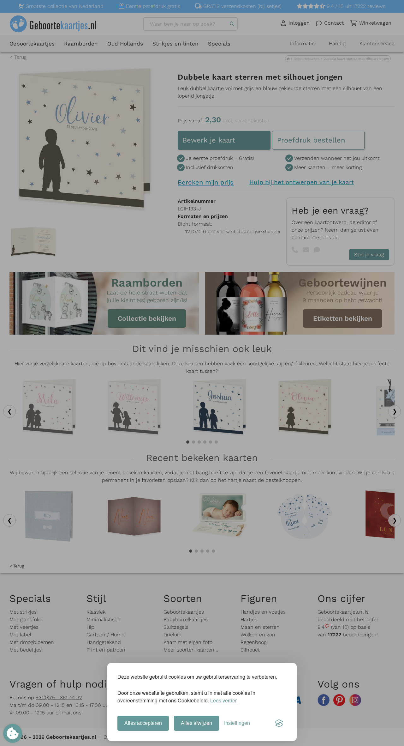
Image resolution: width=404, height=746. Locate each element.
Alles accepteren (143, 723)
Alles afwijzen (196, 723)
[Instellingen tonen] (12, 733)
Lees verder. (224, 700)
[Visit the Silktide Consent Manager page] (279, 723)
